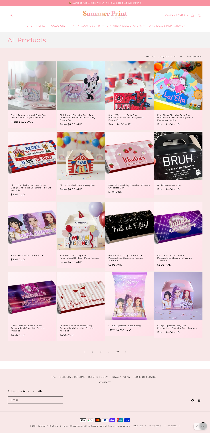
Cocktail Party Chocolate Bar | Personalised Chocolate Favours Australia (77, 328)
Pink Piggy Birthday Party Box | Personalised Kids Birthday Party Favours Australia (175, 117)
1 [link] (84, 352)
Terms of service (172, 426)
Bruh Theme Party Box (169, 185)
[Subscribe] (59, 400)
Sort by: (150, 56)
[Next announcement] (201, 3)
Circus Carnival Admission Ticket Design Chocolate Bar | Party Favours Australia (31, 188)
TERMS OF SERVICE (144, 377)
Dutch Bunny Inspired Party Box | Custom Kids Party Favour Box (29, 116)
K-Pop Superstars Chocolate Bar (28, 255)
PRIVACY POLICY (120, 377)
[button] (11, 15)
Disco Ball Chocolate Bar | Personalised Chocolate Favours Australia (174, 258)
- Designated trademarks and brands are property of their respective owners (94, 426)
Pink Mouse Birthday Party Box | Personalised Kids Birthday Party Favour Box (77, 117)
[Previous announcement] (8, 3)
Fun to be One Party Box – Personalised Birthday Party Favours (79, 256)
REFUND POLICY (98, 377)
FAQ (54, 377)
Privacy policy (155, 426)
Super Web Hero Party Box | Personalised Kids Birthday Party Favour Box (126, 117)
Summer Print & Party (48, 426)
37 (117, 352)
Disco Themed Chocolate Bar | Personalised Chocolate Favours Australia (28, 328)
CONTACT (105, 382)
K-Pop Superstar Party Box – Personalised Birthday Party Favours (177, 326)
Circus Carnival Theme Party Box (77, 185)
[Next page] (125, 352)
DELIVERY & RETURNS (72, 377)
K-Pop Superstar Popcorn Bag (124, 325)
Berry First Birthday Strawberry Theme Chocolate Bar (129, 186)
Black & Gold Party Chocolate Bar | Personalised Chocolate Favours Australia (127, 258)
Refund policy (139, 426)
